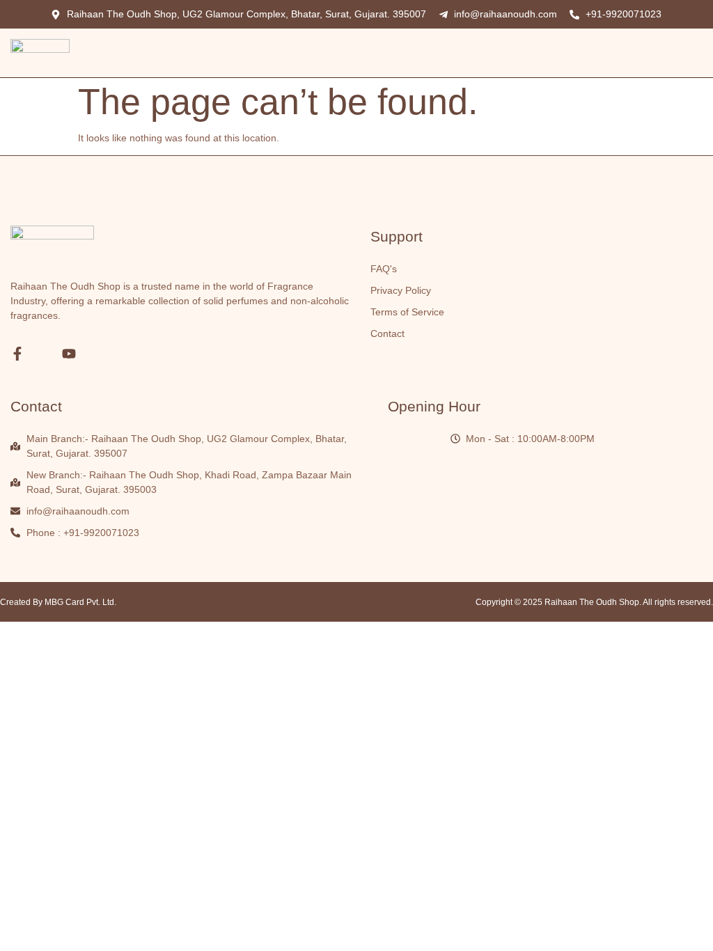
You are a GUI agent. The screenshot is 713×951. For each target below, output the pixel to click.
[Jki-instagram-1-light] (43, 354)
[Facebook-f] (17, 354)
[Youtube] (69, 354)
